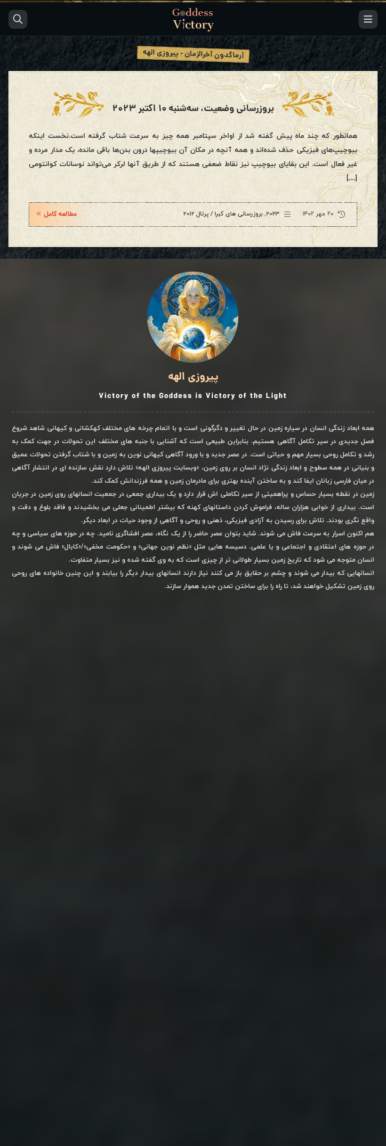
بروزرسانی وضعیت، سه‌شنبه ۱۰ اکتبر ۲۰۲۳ (193, 109)
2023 (273, 214)
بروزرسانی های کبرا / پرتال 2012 (223, 214)
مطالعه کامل (60, 214)
